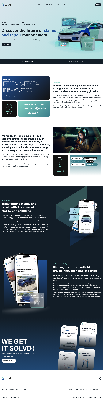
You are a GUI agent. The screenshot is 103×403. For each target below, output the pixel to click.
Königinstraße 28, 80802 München (92, 397)
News (57, 4)
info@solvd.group (77, 397)
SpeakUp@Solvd (97, 389)
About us (40, 4)
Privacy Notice (87, 389)
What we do (49, 4)
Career (64, 4)
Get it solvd (6, 44)
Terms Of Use (78, 389)
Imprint (71, 389)
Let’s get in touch (7, 360)
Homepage (4, 389)
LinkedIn (100, 378)
